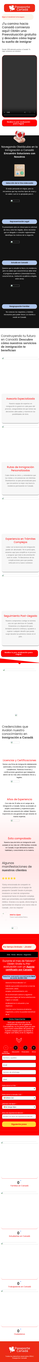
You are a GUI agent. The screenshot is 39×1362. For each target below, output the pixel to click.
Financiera (25, 1052)
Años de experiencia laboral (12, 1113)
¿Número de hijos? (9, 1104)
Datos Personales (6, 1052)
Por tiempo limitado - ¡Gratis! (17, 947)
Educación (15, 1052)
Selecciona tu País (9, 1085)
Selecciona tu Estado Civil (12, 1095)
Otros (34, 1052)
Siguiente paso (19, 1124)
